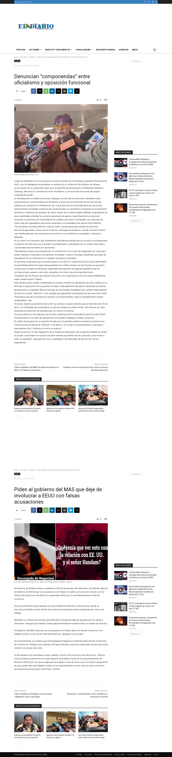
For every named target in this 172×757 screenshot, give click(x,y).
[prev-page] (16, 417)
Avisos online (120, 754)
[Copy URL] (77, 91)
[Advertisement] (107, 26)
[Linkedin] (52, 91)
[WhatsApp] (46, 91)
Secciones (24, 57)
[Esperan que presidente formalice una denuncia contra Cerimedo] (29, 395)
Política (32, 57)
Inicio (16, 57)
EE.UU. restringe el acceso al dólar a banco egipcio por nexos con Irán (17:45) (143, 193)
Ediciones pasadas (135, 754)
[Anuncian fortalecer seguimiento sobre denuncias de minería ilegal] (93, 395)
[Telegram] (70, 91)
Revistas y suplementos (103, 754)
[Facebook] (145, 1)
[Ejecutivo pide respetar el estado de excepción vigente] (61, 395)
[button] (154, 49)
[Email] (58, 91)
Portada (79, 754)
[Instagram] (148, 1)
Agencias (147, 754)
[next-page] (20, 417)
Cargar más (135, 221)
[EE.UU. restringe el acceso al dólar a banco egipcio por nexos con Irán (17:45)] (120, 193)
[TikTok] (152, 1)
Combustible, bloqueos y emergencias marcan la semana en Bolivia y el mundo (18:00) (142, 162)
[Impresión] (64, 91)
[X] (156, 1)
